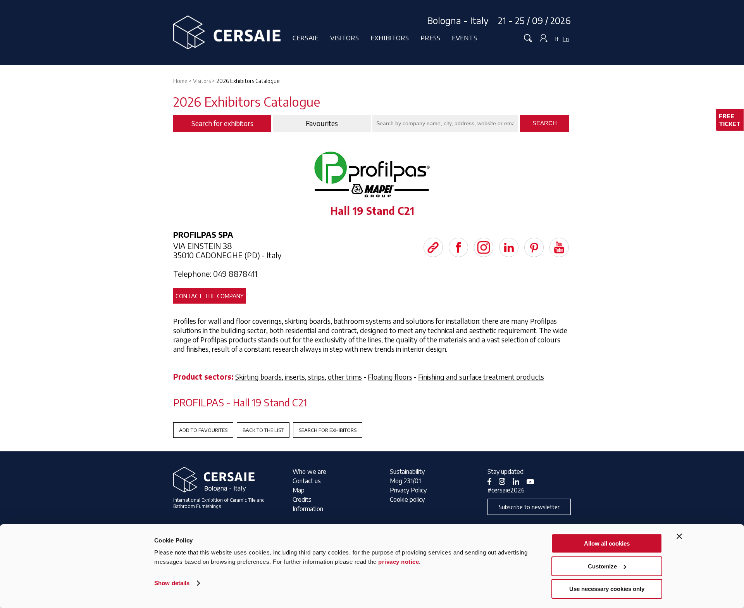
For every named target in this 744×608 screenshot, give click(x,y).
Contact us (307, 481)
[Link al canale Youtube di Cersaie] (533, 481)
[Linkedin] (508, 247)
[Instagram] (483, 247)
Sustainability (407, 471)
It (557, 38)
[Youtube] (559, 247)
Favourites (322, 123)
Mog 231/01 (405, 481)
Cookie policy (407, 499)
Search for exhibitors (327, 430)
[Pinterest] (534, 247)
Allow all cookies (607, 543)
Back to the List (263, 430)
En (566, 38)
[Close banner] (679, 536)
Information (308, 509)
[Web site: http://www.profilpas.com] (433, 247)
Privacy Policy (408, 490)
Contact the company (210, 295)
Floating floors (390, 376)
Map (299, 490)
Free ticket (730, 119)
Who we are (309, 471)
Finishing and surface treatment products (481, 376)
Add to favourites (203, 430)
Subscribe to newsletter (529, 506)
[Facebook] (458, 247)
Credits (302, 499)
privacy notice (398, 561)
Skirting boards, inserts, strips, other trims (298, 376)
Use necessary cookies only (606, 589)
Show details (171, 583)
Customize (602, 566)
